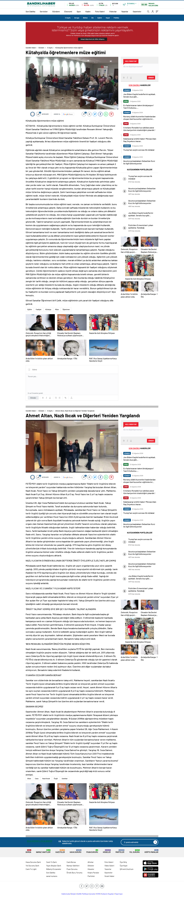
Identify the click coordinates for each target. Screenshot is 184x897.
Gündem (56, 11)
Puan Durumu (92, 851)
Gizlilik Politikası (82, 894)
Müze (57, 309)
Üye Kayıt (123, 865)
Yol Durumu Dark (32, 865)
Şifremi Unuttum (126, 869)
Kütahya (48, 309)
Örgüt (56, 779)
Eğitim (99, 18)
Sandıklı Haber (31, 48)
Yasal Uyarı (119, 894)
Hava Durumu (75, 851)
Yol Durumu (134, 851)
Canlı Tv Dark (51, 862)
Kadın (87, 11)
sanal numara (51, 876)
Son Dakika (30, 11)
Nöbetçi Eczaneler (53, 869)
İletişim (73, 894)
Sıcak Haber (109, 876)
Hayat (108, 18)
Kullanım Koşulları (107, 894)
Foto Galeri (100, 11)
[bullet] (59, 397)
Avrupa (76, 18)
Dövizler (91, 865)
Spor (79, 11)
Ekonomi (68, 11)
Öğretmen (66, 309)
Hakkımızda (65, 894)
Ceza (36, 779)
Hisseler (107, 851)
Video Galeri (109, 865)
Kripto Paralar (151, 851)
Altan (29, 779)
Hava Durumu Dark (33, 862)
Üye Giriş (123, 862)
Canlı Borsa (71, 862)
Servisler (44, 11)
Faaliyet (38, 309)
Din (92, 18)
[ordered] (56, 397)
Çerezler (92, 894)
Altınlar (91, 862)
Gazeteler (137, 11)
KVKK (98, 894)
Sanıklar (65, 779)
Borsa (28, 851)
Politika (116, 18)
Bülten (85, 18)
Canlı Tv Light (31, 869)
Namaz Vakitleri (43, 851)
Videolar (113, 11)
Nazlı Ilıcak (46, 779)
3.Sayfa (67, 18)
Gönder (33, 398)
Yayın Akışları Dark (53, 865)
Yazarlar (124, 11)
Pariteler (120, 851)
